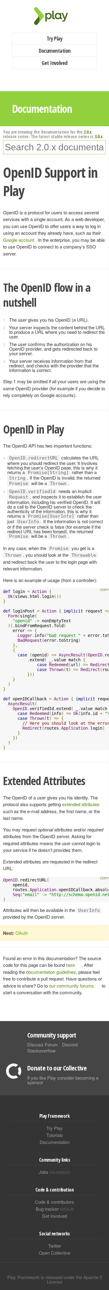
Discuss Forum (42, 1044)
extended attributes (81, 804)
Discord (70, 1044)
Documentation (55, 50)
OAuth (21, 933)
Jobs (54, 1172)
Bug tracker (55, 1209)
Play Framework (54, 16)
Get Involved (54, 62)
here (70, 965)
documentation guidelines (51, 972)
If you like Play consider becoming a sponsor (62, 1079)
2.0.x (88, 132)
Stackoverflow (41, 1050)
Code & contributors (54, 1202)
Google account (19, 240)
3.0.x (98, 136)
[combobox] (54, 147)
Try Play (55, 38)
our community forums (71, 985)
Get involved (54, 1216)
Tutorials (54, 1135)
